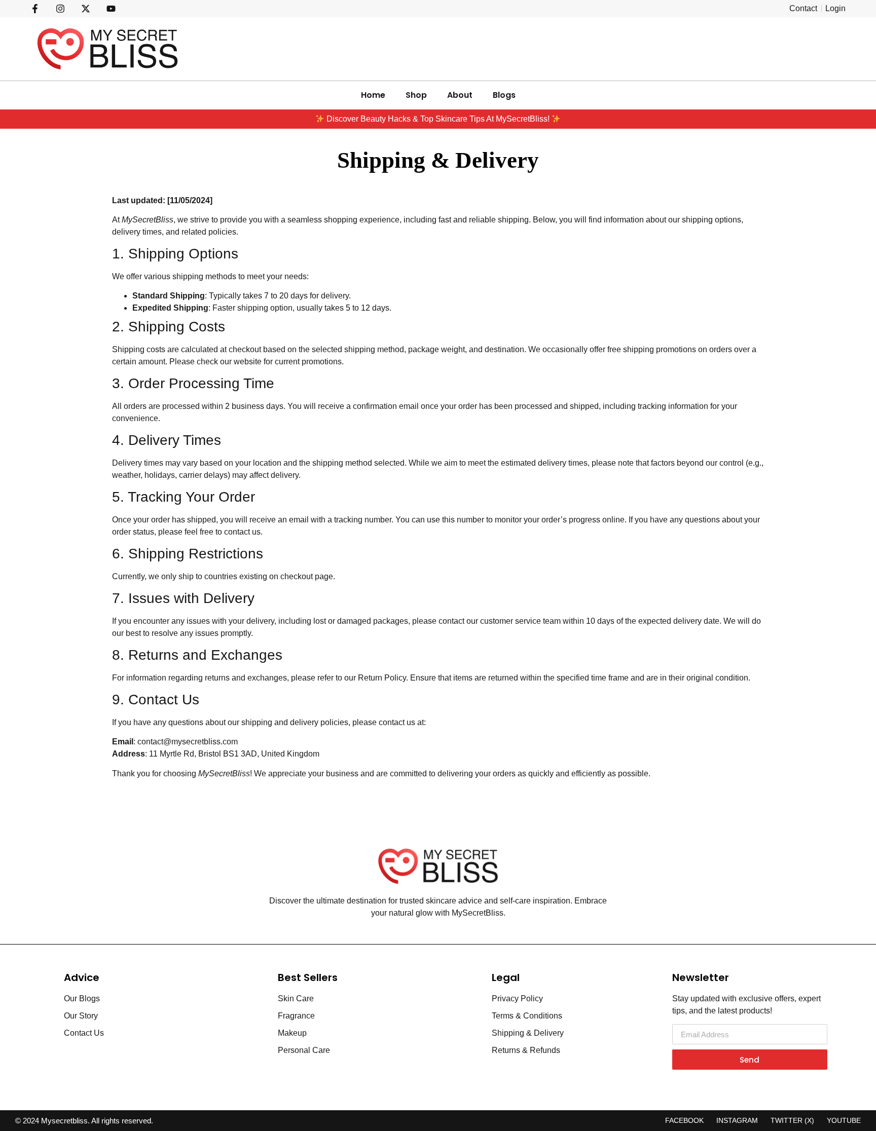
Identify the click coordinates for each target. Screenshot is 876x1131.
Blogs (504, 95)
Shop (416, 95)
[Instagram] (60, 8)
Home (373, 95)
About (459, 95)
